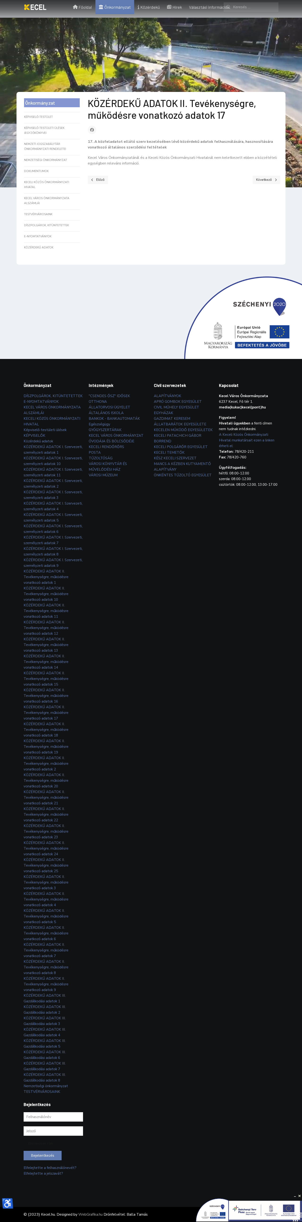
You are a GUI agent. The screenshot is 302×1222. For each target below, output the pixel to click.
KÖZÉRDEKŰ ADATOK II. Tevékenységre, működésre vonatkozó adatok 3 (46, 882)
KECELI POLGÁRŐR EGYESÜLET (181, 446)
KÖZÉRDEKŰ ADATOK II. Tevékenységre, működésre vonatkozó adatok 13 (46, 645)
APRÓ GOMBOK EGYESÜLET (178, 401)
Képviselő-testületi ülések (45, 430)
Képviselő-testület (38, 117)
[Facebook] (92, 130)
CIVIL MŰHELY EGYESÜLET (176, 407)
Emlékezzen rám (40, 1143)
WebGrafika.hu (90, 1214)
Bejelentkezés (42, 1155)
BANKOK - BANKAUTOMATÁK (114, 418)
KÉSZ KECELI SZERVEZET (175, 458)
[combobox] (251, 7)
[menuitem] (35, 7)
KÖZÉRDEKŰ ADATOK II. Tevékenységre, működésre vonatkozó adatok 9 (46, 984)
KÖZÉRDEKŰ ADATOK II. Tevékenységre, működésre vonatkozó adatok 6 (46, 933)
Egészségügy (99, 424)
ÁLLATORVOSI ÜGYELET (109, 407)
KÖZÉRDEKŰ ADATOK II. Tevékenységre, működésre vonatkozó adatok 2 (46, 764)
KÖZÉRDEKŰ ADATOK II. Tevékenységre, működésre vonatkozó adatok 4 (46, 899)
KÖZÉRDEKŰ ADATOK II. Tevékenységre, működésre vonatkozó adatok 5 (46, 916)
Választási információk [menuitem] (209, 7)
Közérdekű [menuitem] (150, 7)
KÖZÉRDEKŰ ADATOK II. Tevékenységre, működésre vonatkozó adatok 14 (46, 662)
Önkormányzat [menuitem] (117, 7)
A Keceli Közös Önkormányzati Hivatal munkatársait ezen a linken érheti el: (246, 440)
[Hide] (295, 1196)
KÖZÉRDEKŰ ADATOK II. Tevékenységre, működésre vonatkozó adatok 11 (46, 611)
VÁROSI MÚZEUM (103, 475)
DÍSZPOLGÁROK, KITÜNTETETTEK (46, 225)
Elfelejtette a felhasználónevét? (50, 1167)
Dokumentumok (36, 171)
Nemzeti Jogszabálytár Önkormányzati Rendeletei (45, 146)
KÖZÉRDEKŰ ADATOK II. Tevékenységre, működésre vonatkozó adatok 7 (46, 950)
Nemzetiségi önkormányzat (45, 160)
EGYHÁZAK (163, 413)
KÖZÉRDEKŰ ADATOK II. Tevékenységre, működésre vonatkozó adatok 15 (46, 679)
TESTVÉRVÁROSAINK (38, 214)
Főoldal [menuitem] (85, 7)
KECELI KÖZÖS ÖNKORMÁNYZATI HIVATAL (46, 184)
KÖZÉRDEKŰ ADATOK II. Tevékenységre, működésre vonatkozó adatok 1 (46, 577)
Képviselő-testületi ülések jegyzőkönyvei (44, 130)
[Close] (299, 1196)
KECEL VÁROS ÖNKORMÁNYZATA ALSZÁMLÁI (46, 200)
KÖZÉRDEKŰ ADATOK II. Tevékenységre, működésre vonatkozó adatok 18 (46, 730)
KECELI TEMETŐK (169, 452)
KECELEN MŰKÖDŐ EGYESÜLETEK (183, 430)
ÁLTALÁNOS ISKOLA (106, 413)
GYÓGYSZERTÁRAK (105, 430)
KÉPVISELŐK (34, 435)
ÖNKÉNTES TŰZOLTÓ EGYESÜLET (183, 475)
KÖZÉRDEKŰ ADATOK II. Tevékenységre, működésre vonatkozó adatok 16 (46, 696)
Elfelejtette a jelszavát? (43, 1173)
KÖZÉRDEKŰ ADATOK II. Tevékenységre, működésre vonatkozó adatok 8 (46, 967)
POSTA (95, 452)
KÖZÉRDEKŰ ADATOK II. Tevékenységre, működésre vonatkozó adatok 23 (46, 831)
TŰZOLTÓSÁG (101, 458)
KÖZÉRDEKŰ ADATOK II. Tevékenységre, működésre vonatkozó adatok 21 (46, 798)
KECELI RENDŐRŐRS (106, 446)
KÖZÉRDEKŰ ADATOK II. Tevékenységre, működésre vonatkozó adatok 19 (46, 747)
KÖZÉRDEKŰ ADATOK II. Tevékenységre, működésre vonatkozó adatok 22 (46, 814)
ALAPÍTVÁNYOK (167, 396)
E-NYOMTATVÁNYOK (37, 236)
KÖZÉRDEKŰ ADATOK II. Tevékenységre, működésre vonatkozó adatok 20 (46, 781)
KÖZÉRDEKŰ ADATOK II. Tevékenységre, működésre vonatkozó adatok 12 (46, 628)
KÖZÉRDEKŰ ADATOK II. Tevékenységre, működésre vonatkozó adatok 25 (46, 865)
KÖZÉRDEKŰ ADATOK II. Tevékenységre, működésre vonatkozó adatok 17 (46, 713)
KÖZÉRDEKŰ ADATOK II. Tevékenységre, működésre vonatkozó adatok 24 (46, 848)
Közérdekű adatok (38, 247)
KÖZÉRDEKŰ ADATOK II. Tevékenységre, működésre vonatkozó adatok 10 (46, 594)
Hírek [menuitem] (177, 7)
